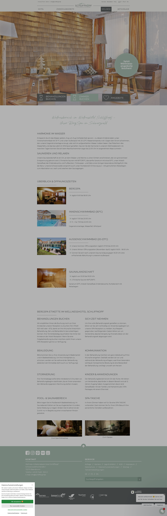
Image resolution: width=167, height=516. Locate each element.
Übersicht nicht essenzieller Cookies (17, 510)
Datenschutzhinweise (13, 513)
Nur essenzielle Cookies (17, 506)
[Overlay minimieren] (32, 485)
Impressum (24, 513)
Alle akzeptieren (16, 501)
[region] (17, 492)
